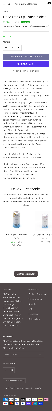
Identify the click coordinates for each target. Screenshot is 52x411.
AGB (30, 309)
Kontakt (32, 304)
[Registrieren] (40, 355)
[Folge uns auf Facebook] (6, 370)
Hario (5, 12)
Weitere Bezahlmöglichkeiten (26, 70)
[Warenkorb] (47, 4)
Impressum (34, 314)
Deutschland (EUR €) (13, 380)
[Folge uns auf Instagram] (11, 370)
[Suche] (9, 4)
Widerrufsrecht (35, 299)
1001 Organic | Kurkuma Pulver (17, 236)
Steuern (18, 26)
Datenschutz (34, 319)
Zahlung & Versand (38, 294)
